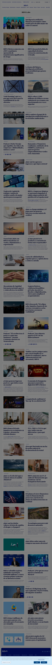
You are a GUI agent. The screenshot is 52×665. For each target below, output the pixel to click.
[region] (26, 660)
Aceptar (37, 662)
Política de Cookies (41, 659)
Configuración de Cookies (6, 662)
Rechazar (43, 662)
